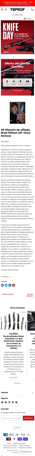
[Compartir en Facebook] (2, 285)
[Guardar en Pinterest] (13, 285)
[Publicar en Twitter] (6, 285)
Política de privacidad (19, 443)
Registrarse (28, 418)
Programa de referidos (25, 448)
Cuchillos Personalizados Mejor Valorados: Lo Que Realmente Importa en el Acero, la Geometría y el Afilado (13, 341)
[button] (28, 18)
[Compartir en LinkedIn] (9, 285)
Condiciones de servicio (10, 448)
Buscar (9, 443)
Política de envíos (24, 446)
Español (16, 427)
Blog (10, 277)
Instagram (27, 146)
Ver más (16, 383)
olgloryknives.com (17, 146)
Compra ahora (17, 91)
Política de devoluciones (10, 446)
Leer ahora (12, 378)
